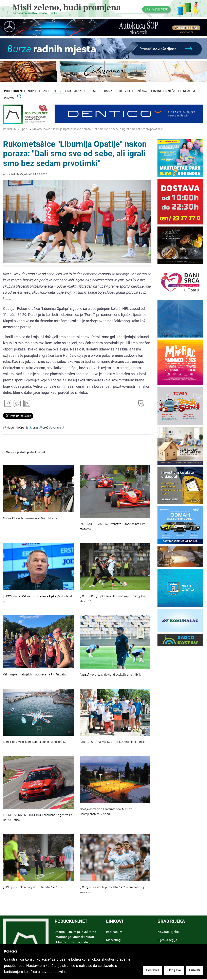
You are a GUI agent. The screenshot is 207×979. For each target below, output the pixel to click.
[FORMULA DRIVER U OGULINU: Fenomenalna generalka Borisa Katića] (38, 782)
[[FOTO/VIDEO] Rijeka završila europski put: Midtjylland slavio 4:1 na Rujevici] (115, 566)
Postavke (152, 970)
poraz (34, 427)
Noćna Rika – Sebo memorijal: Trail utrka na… (31, 518)
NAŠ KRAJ (142, 91)
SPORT (58, 91)
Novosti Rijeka (168, 932)
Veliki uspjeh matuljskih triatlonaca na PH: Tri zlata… (35, 674)
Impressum (114, 932)
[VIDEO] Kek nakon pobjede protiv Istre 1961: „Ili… (33, 887)
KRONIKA (90, 91)
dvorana (56, 427)
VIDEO (129, 91)
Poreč (44, 427)
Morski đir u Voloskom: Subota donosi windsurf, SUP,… (36, 742)
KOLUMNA (105, 91)
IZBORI (46, 91)
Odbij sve (174, 970)
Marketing (113, 940)
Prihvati (194, 970)
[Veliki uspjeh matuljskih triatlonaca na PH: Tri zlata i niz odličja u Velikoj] (38, 641)
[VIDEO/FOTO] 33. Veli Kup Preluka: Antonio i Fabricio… (113, 742)
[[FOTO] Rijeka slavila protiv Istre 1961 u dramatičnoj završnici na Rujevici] (115, 857)
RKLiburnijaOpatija (16, 427)
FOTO (118, 91)
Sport (24, 129)
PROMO (9, 97)
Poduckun (9, 129)
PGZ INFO (157, 91)
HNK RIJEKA (73, 91)
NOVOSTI (34, 91)
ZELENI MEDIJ (186, 91)
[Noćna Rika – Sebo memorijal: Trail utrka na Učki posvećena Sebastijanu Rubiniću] (38, 488)
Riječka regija (167, 940)
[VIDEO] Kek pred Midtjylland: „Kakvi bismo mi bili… (111, 674)
